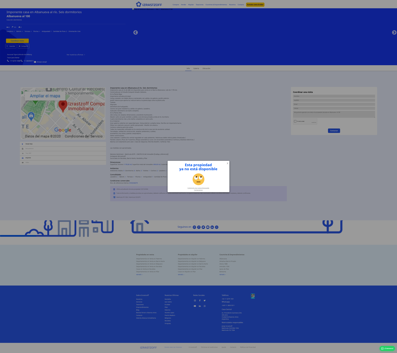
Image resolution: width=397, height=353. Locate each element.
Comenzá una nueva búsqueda (198, 188)
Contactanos (198, 190)
